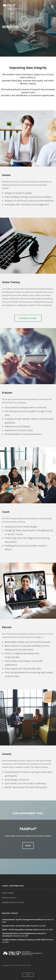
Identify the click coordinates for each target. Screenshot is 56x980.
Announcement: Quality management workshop (22, 919)
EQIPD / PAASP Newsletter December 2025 (19, 929)
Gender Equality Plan (13, 902)
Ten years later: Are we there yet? (16, 925)
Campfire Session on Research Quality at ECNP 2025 (23, 939)
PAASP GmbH (7, 893)
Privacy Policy (9, 898)
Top (28, 975)
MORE (28, 845)
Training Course (28, 318)
